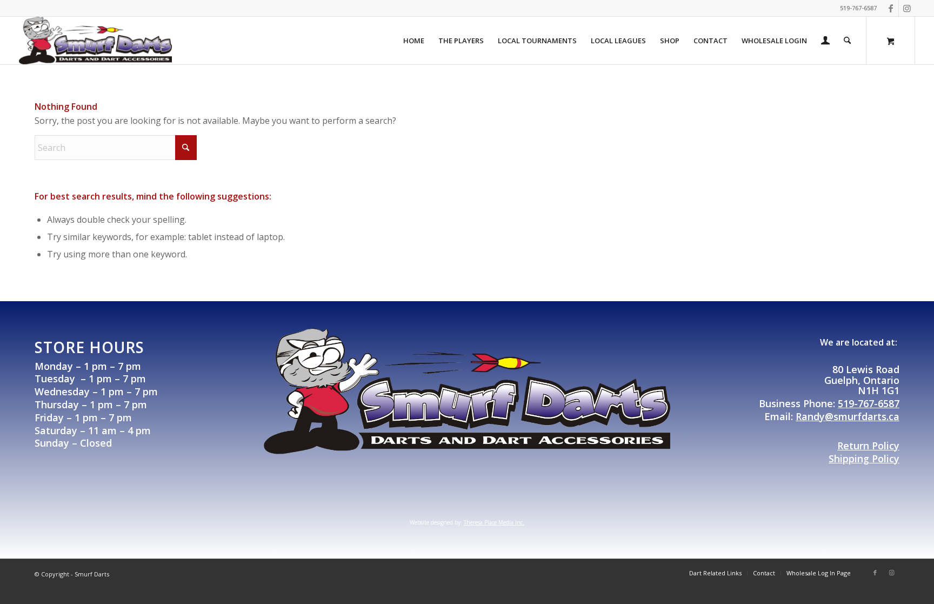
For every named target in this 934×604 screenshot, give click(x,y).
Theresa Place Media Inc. (494, 522)
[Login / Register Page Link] (825, 41)
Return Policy (868, 445)
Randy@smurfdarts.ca (847, 416)
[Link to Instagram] (907, 8)
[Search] (847, 40)
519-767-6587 (868, 403)
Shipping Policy (864, 458)
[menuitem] (413, 40)
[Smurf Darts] (95, 40)
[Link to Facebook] (890, 8)
